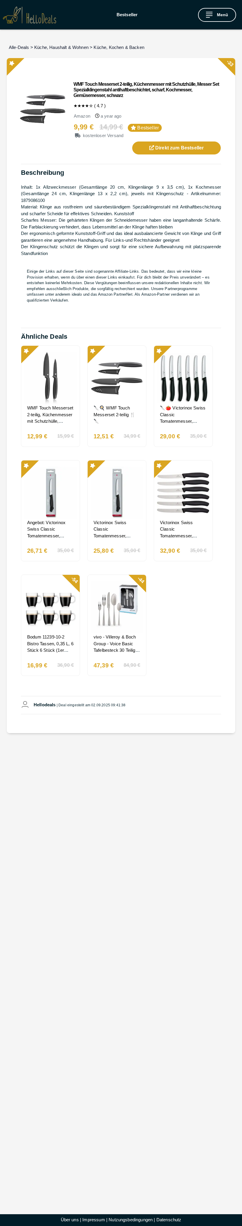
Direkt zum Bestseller (179, 147)
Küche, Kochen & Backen (119, 47)
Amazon (82, 116)
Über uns (70, 1219)
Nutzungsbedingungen (131, 1219)
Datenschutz (169, 1219)
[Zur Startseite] (29, 15)
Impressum (93, 1219)
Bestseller (127, 14)
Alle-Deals (19, 47)
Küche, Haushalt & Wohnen (61, 47)
